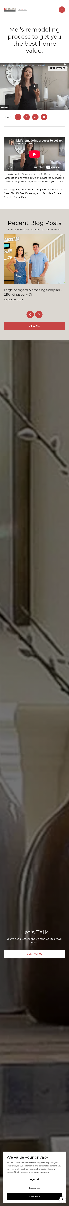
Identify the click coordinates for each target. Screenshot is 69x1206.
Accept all (34, 1196)
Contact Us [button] (34, 953)
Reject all (34, 1179)
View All (34, 326)
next (39, 314)
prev (30, 314)
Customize (34, 1188)
